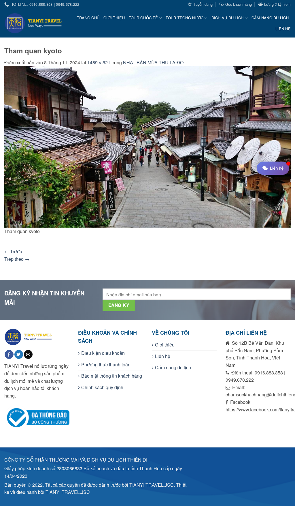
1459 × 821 (98, 62)
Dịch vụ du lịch (227, 17)
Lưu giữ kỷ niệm (277, 4)
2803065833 (69, 468)
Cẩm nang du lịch (270, 17)
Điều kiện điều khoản (103, 353)
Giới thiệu (114, 17)
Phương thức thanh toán (106, 364)
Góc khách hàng (238, 4)
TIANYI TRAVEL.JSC (68, 492)
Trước (13, 251)
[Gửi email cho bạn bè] (28, 354)
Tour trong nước (184, 17)
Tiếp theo (16, 259)
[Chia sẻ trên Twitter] (18, 354)
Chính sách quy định (102, 387)
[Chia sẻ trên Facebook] (9, 354)
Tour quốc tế (143, 17)
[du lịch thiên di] (33, 23)
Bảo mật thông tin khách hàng (111, 375)
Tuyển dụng (203, 4)
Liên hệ (283, 28)
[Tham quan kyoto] (147, 146)
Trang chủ (88, 17)
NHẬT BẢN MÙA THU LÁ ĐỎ (153, 62)
